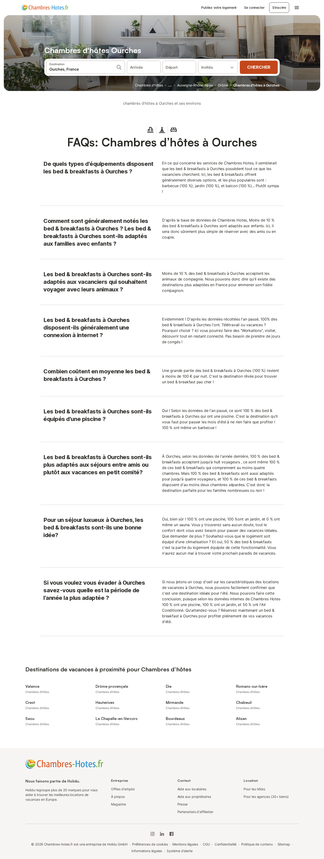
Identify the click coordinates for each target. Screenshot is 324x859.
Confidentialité (226, 844)
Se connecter (254, 7)
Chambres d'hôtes (149, 85)
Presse (182, 804)
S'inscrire (279, 7)
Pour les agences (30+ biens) (266, 797)
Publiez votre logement (218, 7)
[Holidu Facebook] (171, 834)
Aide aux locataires (191, 789)
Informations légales (146, 851)
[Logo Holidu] (45, 7)
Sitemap (284, 844)
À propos (118, 797)
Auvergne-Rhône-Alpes (195, 85)
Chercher (258, 67)
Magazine (118, 804)
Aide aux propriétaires (194, 797)
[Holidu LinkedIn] (162, 834)
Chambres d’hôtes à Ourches (256, 85)
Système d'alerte (180, 851)
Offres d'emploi (122, 789)
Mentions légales (185, 844)
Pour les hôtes (254, 789)
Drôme (223, 85)
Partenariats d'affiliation (195, 812)
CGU (206, 844)
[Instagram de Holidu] (152, 834)
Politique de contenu (257, 844)
